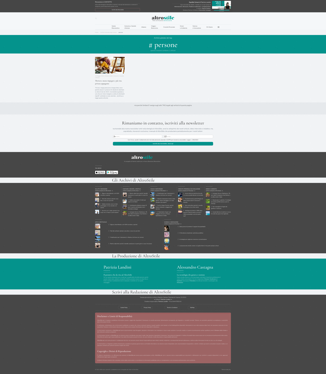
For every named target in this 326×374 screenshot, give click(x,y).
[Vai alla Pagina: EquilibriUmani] (221, 6)
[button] (96, 18)
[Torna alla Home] (163, 18)
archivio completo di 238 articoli (103, 191)
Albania (143, 27)
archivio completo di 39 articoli (213, 191)
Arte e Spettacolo (101, 222)
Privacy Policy (147, 307)
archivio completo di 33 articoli (171, 224)
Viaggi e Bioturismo (156, 189)
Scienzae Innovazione (197, 27)
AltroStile (135, 369)
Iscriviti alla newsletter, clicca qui (163, 144)
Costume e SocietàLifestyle (130, 27)
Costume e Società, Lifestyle (132, 189)
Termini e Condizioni (172, 307)
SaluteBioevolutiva (115, 27)
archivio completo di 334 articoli (131, 191)
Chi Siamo (209, 27)
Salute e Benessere (101, 189)
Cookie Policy (124, 307)
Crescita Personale (169, 27)
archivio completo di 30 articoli (158, 191)
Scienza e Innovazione (171, 222)
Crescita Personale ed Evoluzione (189, 189)
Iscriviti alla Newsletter (118, 10)
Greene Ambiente (183, 27)
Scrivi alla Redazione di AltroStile (141, 292)
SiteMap (192, 307)
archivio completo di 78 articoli (185, 191)
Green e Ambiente (211, 189)
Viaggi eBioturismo (154, 27)
